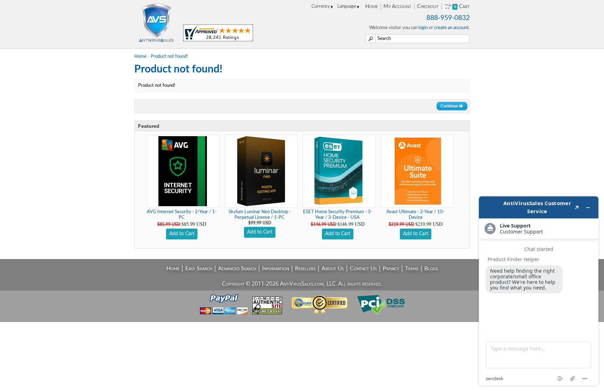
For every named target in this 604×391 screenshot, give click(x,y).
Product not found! (169, 56)
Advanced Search (237, 268)
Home (371, 6)
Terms (411, 268)
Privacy (391, 268)
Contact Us (363, 268)
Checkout (428, 6)
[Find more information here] (538, 291)
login (423, 28)
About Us (333, 268)
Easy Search (198, 268)
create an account (451, 28)
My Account (397, 6)
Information (275, 268)
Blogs (431, 268)
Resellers (305, 268)
